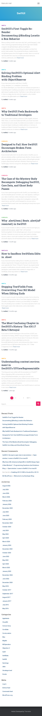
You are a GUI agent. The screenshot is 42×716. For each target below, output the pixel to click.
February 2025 (7, 519)
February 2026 (7, 500)
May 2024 (5, 534)
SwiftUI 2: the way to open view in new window (16, 455)
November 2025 (7, 508)
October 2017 (6, 590)
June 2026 (5, 493)
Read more (20, 58)
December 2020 (7, 582)
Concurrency (6, 626)
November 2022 (7, 575)
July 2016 (5, 605)
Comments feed (7, 691)
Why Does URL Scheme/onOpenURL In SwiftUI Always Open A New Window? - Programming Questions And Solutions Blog (20, 465)
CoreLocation (6, 633)
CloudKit (5, 622)
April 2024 (5, 538)
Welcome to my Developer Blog (24, 476)
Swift (4, 652)
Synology (5, 663)
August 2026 (6, 486)
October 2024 (6, 526)
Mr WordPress (7, 476)
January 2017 (6, 601)
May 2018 (5, 586)
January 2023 (6, 571)
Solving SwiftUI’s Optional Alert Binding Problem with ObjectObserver (20, 76)
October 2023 (6, 552)
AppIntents (5, 618)
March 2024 (6, 541)
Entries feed (6, 688)
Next (28, 398)
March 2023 (6, 567)
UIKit (3, 666)
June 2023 (5, 556)
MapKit (4, 640)
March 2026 (6, 497)
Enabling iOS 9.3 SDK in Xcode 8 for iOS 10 (24, 472)
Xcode (4, 674)
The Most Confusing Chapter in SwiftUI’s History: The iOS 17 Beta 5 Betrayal (20, 326)
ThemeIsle (27, 711)
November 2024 (7, 523)
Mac (3, 637)
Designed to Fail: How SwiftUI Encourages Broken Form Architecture (19, 148)
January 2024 (6, 545)
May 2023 (5, 560)
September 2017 (7, 593)
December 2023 (7, 549)
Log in (4, 684)
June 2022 (5, 579)
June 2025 (5, 515)
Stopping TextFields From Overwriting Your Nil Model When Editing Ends (18, 290)
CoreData (4, 141)
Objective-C (6, 648)
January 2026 (6, 504)
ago (12, 61)
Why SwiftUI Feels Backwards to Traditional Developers (20, 431)
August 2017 (6, 597)
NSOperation (6, 644)
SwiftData (4, 250)
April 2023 (5, 564)
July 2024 (5, 530)
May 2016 (5, 608)
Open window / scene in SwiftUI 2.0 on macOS (22, 468)
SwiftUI (3, 25)
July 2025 (5, 512)
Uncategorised (7, 670)
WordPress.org (7, 695)
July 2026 (5, 489)
